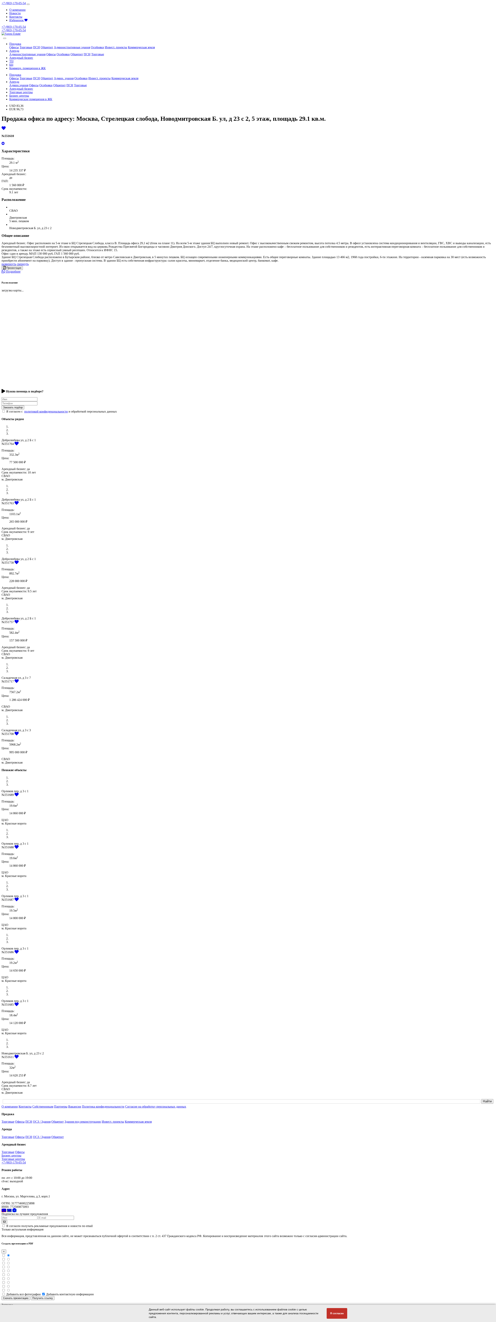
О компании (17, 9)
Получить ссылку (42, 1298)
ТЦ (11, 61)
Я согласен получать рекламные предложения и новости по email (49, 1226)
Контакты (15, 16)
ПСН (36, 47)
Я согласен (337, 1313)
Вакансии (74, 1106)
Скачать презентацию (15, 1298)
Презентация (13, 267)
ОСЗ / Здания (42, 1121)
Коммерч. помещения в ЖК (27, 68)
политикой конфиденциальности (46, 411)
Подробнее (13, 271)
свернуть (23, 264)
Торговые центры (21, 92)
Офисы (14, 47)
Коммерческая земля (141, 47)
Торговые (26, 47)
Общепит (47, 47)
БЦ (11, 64)
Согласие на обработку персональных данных (155, 1106)
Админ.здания (18, 85)
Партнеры (60, 1106)
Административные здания (72, 47)
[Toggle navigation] (28, 4)
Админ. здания (64, 78)
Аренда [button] (14, 50)
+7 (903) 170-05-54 (14, 3)
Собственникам (42, 1106)
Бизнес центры (19, 95)
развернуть (9, 264)
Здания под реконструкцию (83, 1121)
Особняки (97, 47)
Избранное (16, 20)
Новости (15, 13)
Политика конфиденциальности (103, 1106)
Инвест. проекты (116, 47)
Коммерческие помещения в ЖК (30, 99)
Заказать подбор (13, 407)
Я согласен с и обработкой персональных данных (61, 411)
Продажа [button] (15, 43)
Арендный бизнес (21, 57)
